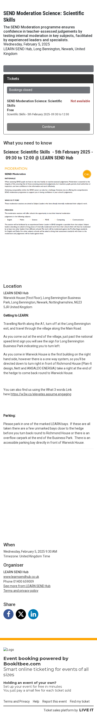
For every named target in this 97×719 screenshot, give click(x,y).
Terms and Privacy (16, 701)
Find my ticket (80, 701)
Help (36, 701)
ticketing (43, 669)
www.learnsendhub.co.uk (21, 577)
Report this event (54, 701)
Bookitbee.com (22, 664)
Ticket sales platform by (61, 710)
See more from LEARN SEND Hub (27, 586)
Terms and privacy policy (20, 590)
